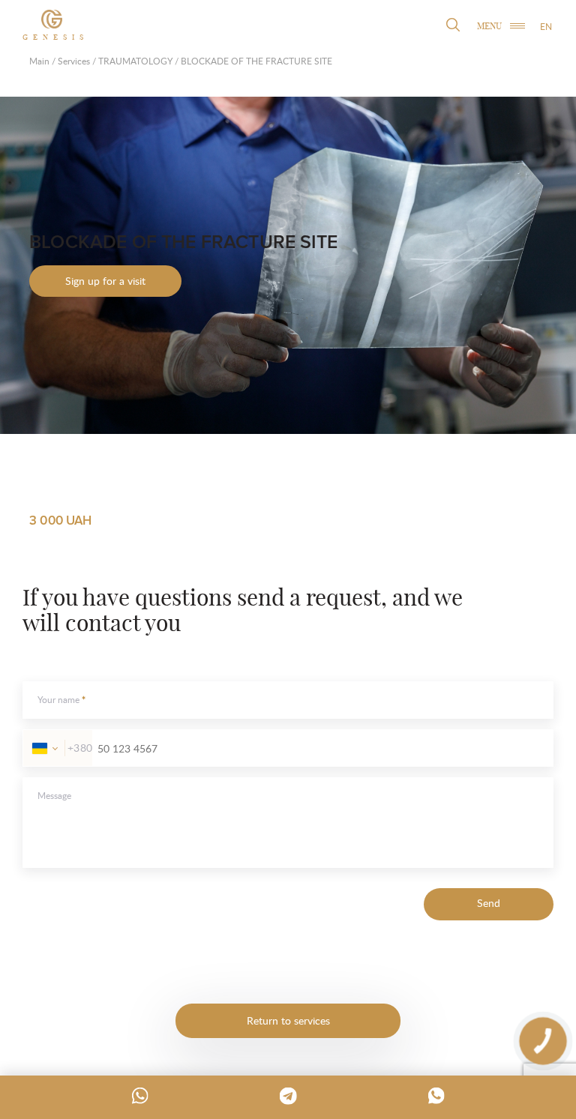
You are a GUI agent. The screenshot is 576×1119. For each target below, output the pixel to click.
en (546, 26)
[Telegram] (288, 1096)
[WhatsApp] (140, 1096)
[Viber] (436, 1096)
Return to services (288, 1020)
